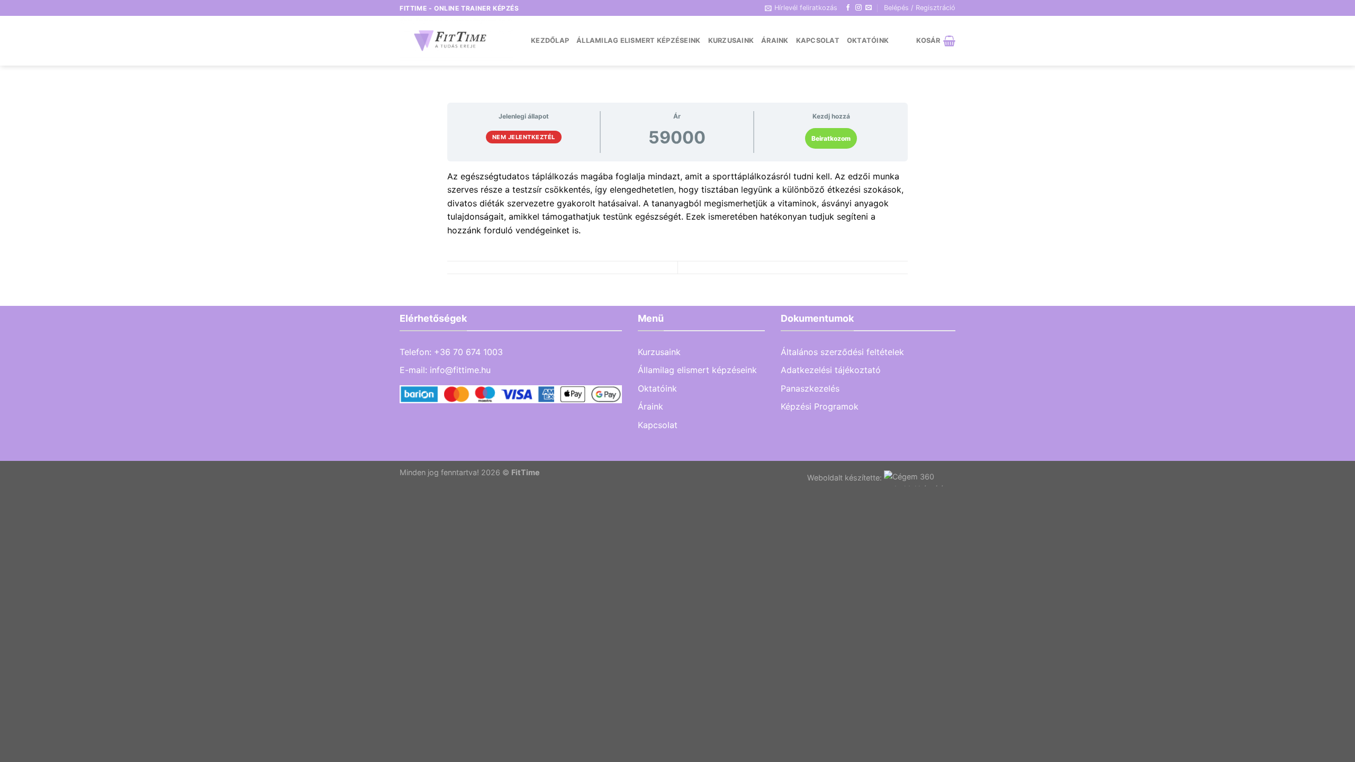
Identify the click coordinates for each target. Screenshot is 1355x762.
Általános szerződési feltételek (842, 352)
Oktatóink (868, 40)
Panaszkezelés (810, 388)
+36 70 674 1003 (468, 352)
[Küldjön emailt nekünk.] (868, 8)
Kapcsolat (817, 40)
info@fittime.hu (460, 370)
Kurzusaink (731, 40)
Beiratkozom (831, 138)
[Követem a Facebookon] (848, 8)
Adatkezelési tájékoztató (831, 370)
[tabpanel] (677, 204)
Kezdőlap (550, 40)
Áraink (775, 40)
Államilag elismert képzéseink (638, 40)
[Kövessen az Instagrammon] (858, 8)
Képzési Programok (820, 406)
